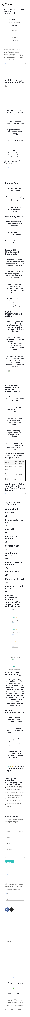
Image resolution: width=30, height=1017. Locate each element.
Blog (6, 931)
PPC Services (8, 949)
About (6, 924)
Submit (9, 862)
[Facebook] (7, 909)
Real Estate (8, 965)
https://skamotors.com (15, 43)
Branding (7, 952)
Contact (7, 934)
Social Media (8, 955)
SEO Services (8, 946)
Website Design (9, 959)
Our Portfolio (8, 927)
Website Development (11, 962)
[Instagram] (11, 909)
